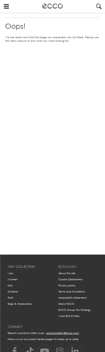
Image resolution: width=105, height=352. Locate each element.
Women (13, 279)
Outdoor (13, 292)
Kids (10, 285)
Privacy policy (66, 285)
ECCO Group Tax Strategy (74, 310)
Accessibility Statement (72, 298)
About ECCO (66, 304)
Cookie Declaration (70, 279)
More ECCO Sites (69, 316)
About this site (66, 273)
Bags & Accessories (20, 304)
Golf (10, 298)
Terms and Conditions (71, 292)
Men (10, 273)
